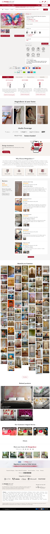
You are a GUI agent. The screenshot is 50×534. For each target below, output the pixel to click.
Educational (20, 499)
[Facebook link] (29, 473)
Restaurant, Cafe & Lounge (6, 495)
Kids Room (34, 492)
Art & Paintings (42, 492)
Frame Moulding (34, 499)
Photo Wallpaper (11, 500)
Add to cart (28, 43)
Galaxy (18, 494)
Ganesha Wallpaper (5, 498)
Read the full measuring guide (9, 94)
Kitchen (24, 498)
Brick (43, 493)
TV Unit (7, 500)
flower (46, 61)
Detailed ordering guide (25, 94)
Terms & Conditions (31, 470)
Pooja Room (27, 498)
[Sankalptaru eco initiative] (40, 487)
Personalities (16, 499)
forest (27, 62)
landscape (29, 62)
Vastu (3, 493)
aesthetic (32, 61)
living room (33, 62)
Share (28, 14)
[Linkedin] (27, 473)
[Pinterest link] (30, 473)
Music (32, 494)
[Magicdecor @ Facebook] (33, 449)
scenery (43, 62)
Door (30, 499)
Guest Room (41, 498)
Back (46, 9)
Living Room (20, 498)
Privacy (37, 470)
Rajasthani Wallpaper (25, 496)
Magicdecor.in (7, 509)
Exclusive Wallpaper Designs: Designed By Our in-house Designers (17, 492)
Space (25, 495)
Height (35, 31)
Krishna (13, 498)
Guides (8, 77)
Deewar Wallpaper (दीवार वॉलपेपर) (10, 496)
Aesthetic (35, 60)
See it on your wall (20, 35)
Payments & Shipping (10, 470)
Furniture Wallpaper (11, 499)
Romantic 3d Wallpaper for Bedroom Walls (35, 496)
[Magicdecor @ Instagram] (25, 449)
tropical (27, 63)
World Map (6, 493)
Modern (41, 499)
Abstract (19, 493)
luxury (36, 62)
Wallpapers (31, 60)
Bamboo (25, 493)
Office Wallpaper (21, 495)
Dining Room (37, 498)
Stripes (32, 495)
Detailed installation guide (40, 94)
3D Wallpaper (30, 492)
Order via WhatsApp (5, 35)
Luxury (38, 499)
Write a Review (6, 194)
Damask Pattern (9, 494)
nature (38, 62)
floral (44, 61)
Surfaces (35, 495)
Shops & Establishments (14, 495)
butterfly (42, 61)
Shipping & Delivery (30, 77)
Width (27, 31)
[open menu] (47, 2)
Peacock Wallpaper (19, 496)
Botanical (40, 493)
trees (45, 62)
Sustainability (42, 77)
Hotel (24, 494)
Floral (13, 494)
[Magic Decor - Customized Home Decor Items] (8, 2)
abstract (29, 61)
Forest (16, 494)
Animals (22, 493)
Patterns (35, 494)
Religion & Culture (39, 494)
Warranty (42, 470)
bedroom (39, 61)
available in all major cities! (25, 7)
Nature (16, 493)
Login (39, 5)
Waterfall (4, 496)
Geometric (21, 494)
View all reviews (31, 257)
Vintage (41, 495)
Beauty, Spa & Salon (30, 493)
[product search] (40, 2)
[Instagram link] (25, 473)
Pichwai (4, 500)
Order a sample (45, 43)
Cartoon (46, 493)
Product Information (19, 77)
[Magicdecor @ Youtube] (23, 449)
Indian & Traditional (12, 493)
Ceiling (4, 494)
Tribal (38, 495)
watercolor (30, 63)
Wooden (44, 495)
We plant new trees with (40, 484)
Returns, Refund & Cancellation (21, 470)
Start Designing (6, 151)
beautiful (36, 61)
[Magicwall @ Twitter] (27, 449)
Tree (34, 493)
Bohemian (37, 493)
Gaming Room (32, 498)
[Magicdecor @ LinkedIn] (30, 449)
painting (40, 62)
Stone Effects (29, 495)
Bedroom (16, 498)
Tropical (46, 492)
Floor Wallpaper (5, 499)
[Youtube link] (24, 473)
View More (25, 377)
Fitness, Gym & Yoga (26, 499)
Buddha (10, 498)
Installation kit (30, 35)
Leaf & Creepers (28, 494)
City (6, 494)
